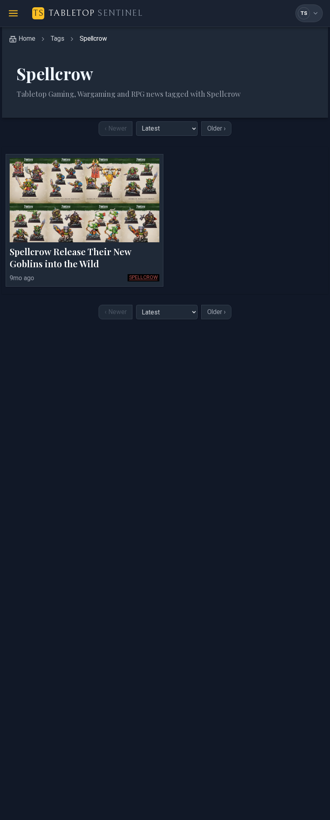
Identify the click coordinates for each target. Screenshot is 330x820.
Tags (57, 38)
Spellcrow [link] (93, 38)
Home (27, 38)
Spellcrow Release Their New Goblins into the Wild (70, 258)
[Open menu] (13, 13)
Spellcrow (143, 277)
